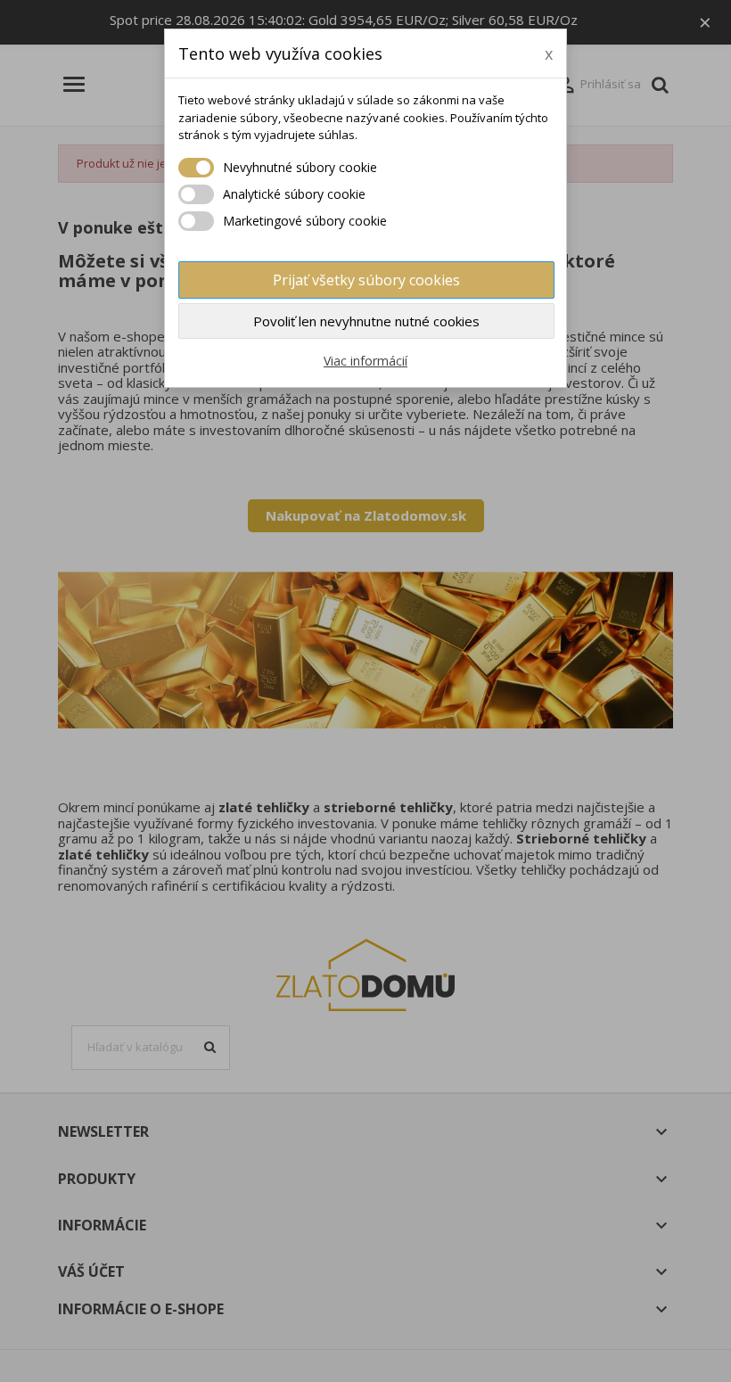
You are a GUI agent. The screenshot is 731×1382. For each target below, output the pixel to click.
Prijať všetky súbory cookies (366, 280)
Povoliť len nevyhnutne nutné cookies (366, 321)
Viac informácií (365, 360)
